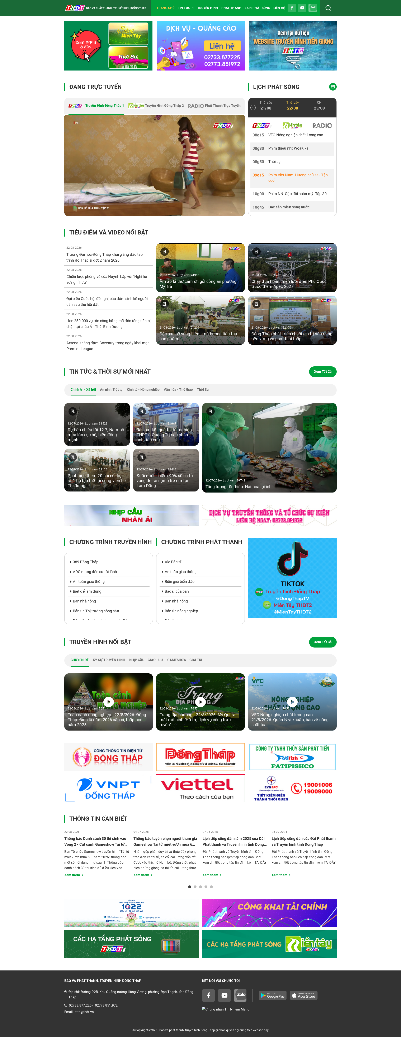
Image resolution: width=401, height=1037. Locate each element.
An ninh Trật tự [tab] (111, 390)
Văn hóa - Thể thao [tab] (178, 390)
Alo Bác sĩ (173, 562)
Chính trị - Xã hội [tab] (83, 390)
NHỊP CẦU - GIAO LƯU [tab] (146, 660)
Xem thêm (72, 875)
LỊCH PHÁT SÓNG (257, 8)
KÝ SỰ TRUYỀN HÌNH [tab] (109, 660)
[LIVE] (154, 165)
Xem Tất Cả (323, 372)
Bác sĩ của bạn (177, 591)
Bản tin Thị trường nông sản (96, 611)
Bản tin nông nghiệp (181, 611)
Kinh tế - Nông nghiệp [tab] (143, 390)
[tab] (96, 106)
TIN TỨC (184, 8)
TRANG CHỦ (166, 8)
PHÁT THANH (231, 8)
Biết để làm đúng (87, 591)
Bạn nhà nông (84, 601)
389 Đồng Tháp (85, 562)
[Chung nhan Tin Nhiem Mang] (269, 1009)
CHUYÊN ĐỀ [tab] (80, 660)
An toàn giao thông (89, 581)
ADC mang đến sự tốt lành (95, 572)
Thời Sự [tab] (203, 390)
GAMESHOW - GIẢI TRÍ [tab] (184, 660)
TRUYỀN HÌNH (207, 8)
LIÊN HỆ (279, 8)
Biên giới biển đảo (179, 581)
